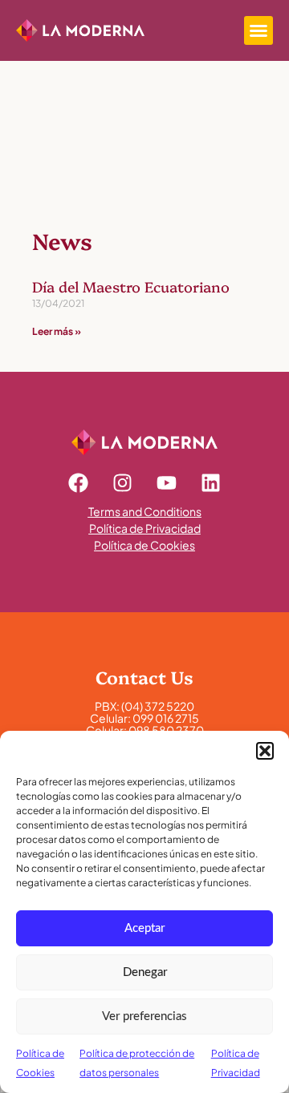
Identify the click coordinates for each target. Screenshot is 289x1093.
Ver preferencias (144, 1016)
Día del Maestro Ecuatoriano (131, 286)
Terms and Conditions (144, 511)
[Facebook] (79, 483)
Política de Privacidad (145, 528)
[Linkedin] (211, 483)
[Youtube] (167, 483)
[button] (265, 751)
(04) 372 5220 (157, 706)
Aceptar (144, 928)
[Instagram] (123, 483)
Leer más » (56, 331)
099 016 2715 (165, 718)
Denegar (145, 972)
